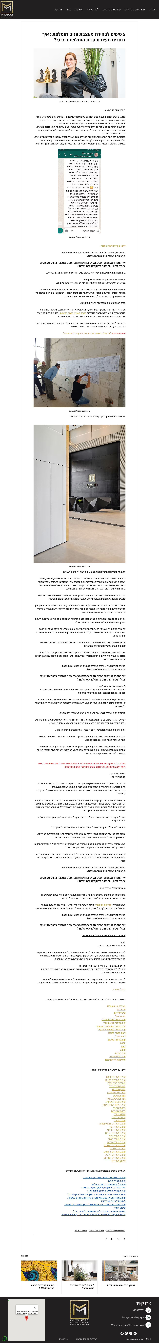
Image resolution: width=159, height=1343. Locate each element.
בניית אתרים (63, 1339)
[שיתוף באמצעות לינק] (106, 1239)
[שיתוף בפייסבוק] (124, 1239)
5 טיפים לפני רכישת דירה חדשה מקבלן (82, 1287)
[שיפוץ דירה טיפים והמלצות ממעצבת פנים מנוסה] (120, 1270)
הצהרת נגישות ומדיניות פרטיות (86, 1339)
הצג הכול (24, 1256)
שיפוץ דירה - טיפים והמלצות (121, 1285)
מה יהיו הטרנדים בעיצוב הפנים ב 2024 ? (42, 1287)
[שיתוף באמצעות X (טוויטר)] (118, 1239)
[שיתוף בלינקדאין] (112, 1239)
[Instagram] (126, 1333)
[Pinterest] (135, 1333)
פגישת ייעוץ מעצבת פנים (115, 1230)
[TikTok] (130, 1333)
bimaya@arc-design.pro (133, 1317)
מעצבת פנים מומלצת (96, 1230)
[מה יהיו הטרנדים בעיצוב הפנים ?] (39, 1270)
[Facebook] (122, 1333)
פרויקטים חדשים (81, 1230)
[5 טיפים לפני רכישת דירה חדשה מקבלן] (80, 1270)
